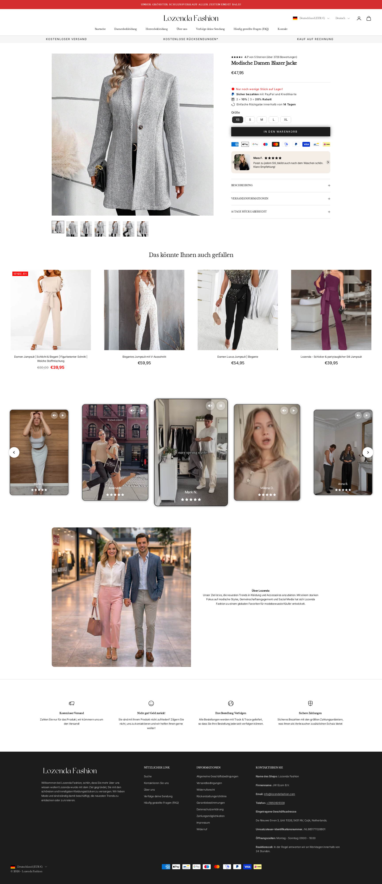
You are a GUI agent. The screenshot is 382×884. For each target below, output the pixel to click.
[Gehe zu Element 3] (86, 229)
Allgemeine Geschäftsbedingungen (217, 776)
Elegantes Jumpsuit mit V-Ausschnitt (144, 356)
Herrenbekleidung (157, 29)
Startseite (100, 29)
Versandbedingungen (209, 783)
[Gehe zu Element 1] (58, 227)
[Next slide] (368, 452)
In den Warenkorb (281, 131)
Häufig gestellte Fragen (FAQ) (251, 29)
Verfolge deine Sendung (210, 29)
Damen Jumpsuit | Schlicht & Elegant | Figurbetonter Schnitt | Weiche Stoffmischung (50, 359)
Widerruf (202, 829)
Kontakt (282, 29)
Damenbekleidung (125, 29)
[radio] (237, 119)
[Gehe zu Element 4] (100, 229)
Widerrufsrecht (206, 789)
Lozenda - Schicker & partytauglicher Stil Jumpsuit (331, 356)
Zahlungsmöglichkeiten (211, 816)
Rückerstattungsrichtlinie (212, 796)
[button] (233, 162)
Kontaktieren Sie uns (156, 783)
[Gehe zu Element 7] (143, 229)
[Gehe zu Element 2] (72, 229)
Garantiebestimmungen (211, 802)
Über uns (182, 29)
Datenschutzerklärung (210, 809)
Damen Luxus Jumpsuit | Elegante (237, 356)
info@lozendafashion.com (279, 794)
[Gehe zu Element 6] (128, 229)
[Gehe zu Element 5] (114, 229)
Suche (148, 776)
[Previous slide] (14, 452)
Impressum (203, 822)
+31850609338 (275, 803)
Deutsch (340, 18)
